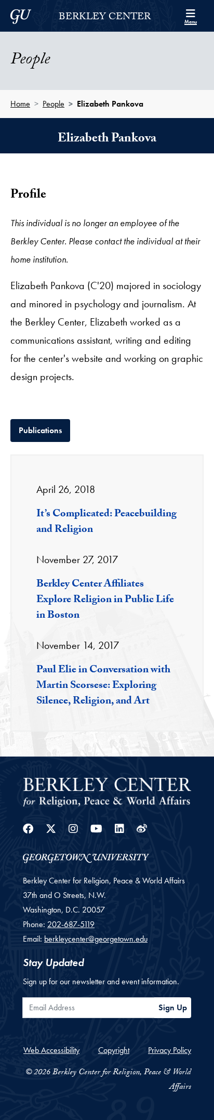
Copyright (113, 1050)
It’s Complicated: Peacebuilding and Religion (106, 522)
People (53, 103)
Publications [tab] (44, 430)
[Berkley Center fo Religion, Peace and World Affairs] (107, 791)
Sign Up (172, 1007)
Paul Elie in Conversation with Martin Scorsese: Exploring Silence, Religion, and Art (103, 686)
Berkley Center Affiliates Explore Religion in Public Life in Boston (105, 600)
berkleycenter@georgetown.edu (96, 938)
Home (20, 103)
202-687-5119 (71, 924)
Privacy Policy (169, 1050)
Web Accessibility (51, 1050)
